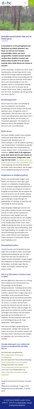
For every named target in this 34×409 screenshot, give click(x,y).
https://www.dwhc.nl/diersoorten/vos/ (15, 367)
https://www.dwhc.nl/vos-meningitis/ (14, 362)
